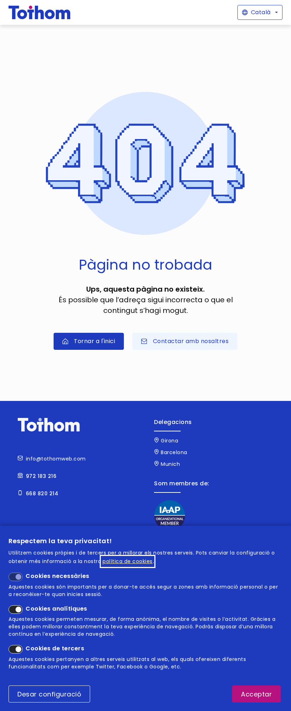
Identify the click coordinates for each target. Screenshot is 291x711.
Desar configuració (49, 694)
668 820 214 (42, 493)
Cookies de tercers (55, 648)
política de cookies (128, 561)
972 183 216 (41, 476)
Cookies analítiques (56, 609)
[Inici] (40, 12)
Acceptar (256, 694)
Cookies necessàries (57, 576)
